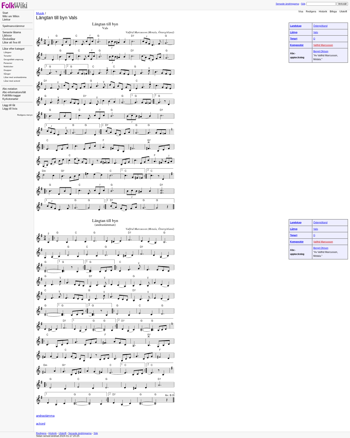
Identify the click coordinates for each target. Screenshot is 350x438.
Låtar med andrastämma (15, 77)
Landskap (295, 26)
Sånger (7, 74)
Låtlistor (7, 35)
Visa (300, 11)
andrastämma (45, 415)
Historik (323, 11)
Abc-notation (9, 88)
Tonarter (7, 56)
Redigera (311, 11)
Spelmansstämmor (13, 26)
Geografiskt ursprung (13, 59)
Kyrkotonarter (10, 99)
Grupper (7, 70)
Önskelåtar (8, 39)
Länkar (6, 19)
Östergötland (320, 26)
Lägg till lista (9, 108)
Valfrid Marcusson (323, 45)
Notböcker (8, 66)
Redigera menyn (25, 115)
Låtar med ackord (12, 81)
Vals (315, 32)
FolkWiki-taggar (11, 95)
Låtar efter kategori (13, 48)
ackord (40, 423)
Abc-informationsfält (14, 92)
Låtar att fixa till (11, 42)
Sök (303, 3)
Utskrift (343, 11)
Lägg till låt (8, 105)
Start (5, 13)
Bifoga (333, 11)
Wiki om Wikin (10, 16)
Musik (40, 13)
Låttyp (293, 32)
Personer (8, 63)
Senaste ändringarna (287, 3)
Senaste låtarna (11, 32)
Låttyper (7, 52)
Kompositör (297, 45)
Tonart (293, 38)
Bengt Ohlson (320, 51)
